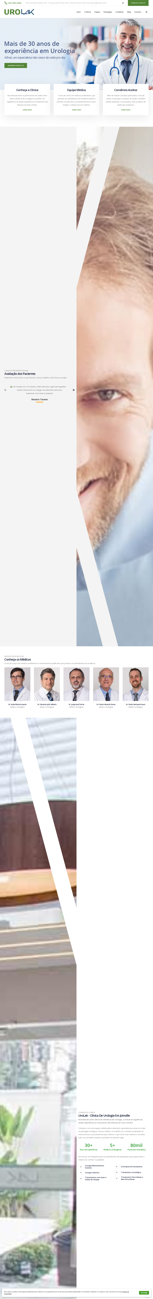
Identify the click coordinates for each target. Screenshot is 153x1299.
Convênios (120, 12)
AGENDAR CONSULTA (138, 3)
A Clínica (87, 12)
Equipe (97, 12)
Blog (129, 12)
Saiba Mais (27, 110)
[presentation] (5, 390)
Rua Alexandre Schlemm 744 (37, 3)
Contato (137, 12)
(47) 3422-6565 (14, 3)
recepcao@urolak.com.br (98, 3)
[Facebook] (123, 3)
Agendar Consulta (16, 65)
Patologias (108, 12)
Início (79, 12)
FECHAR (144, 1293)
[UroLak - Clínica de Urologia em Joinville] (19, 12)
